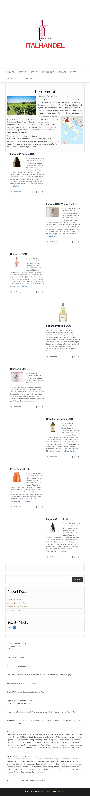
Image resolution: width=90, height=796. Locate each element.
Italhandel (44, 45)
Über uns (28, 79)
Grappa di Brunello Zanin (17, 603)
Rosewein (23, 72)
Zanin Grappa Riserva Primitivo (19, 596)
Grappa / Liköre (12, 79)
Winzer (73, 72)
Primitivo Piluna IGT (14, 610)
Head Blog (61, 791)
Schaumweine (48, 72)
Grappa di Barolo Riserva (17, 607)
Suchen (77, 580)
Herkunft (9, 72)
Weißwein (62, 72)
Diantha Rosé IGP (14, 599)
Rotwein (34, 72)
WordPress (45, 791)
